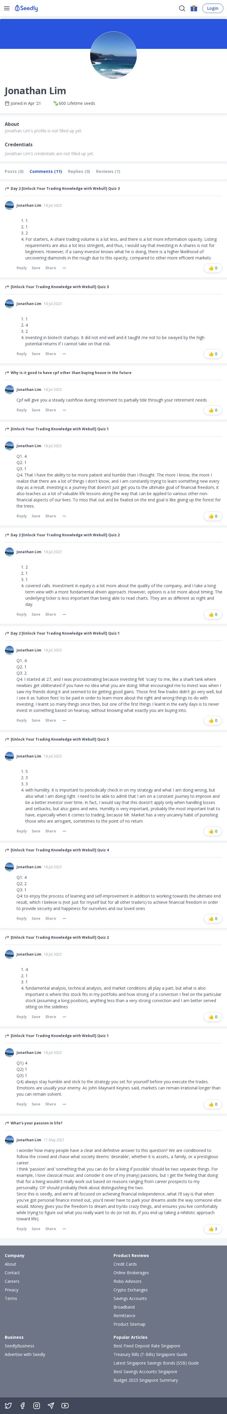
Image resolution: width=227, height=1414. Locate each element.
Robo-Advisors (128, 1281)
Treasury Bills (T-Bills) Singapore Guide (150, 1354)
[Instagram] (36, 1405)
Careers (12, 1281)
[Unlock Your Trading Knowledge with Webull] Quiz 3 (60, 287)
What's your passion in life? (36, 1123)
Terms (11, 1298)
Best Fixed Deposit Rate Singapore (147, 1346)
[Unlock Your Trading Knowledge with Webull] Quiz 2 (60, 937)
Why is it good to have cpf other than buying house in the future (71, 372)
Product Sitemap (129, 1324)
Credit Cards (125, 1264)
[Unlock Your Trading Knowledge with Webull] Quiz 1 (60, 429)
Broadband (124, 1307)
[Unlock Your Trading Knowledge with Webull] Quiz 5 (60, 739)
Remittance (124, 1315)
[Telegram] (50, 1405)
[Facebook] (22, 1405)
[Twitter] (8, 1405)
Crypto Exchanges (131, 1290)
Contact (12, 1272)
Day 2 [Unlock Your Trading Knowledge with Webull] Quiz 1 (65, 633)
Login (212, 8)
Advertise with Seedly (25, 1354)
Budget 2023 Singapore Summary (146, 1380)
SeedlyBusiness (19, 1346)
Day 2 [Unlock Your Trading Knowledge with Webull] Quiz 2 (65, 535)
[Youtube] (65, 1405)
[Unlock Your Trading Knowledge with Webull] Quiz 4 (60, 850)
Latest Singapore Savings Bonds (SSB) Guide (156, 1363)
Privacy (11, 1290)
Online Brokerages (131, 1272)
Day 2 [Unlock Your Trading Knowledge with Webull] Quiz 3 (65, 188)
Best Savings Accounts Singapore (145, 1371)
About (10, 1264)
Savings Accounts (130, 1298)
